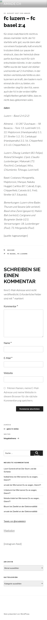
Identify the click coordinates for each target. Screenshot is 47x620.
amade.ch (12, 3)
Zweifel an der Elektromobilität (25, 506)
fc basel (11, 254)
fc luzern (22, 254)
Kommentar (11, 306)
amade (27, 13)
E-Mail (8, 357)
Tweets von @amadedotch (15, 521)
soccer (11, 250)
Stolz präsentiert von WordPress (16, 614)
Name (8, 342)
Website (8, 372)
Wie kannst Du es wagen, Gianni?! (27, 485)
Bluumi (6, 506)
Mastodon (9, 530)
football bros (9, 476)
